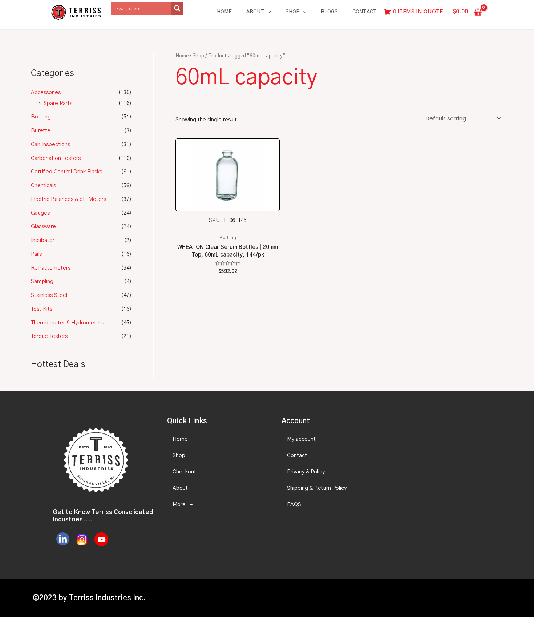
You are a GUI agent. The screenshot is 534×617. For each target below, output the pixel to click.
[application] (267, 12)
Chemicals (43, 185)
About (255, 12)
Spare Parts (58, 103)
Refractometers (50, 268)
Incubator (42, 240)
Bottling (41, 117)
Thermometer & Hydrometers (67, 323)
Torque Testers (49, 336)
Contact (364, 12)
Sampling (42, 281)
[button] (218, 504)
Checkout (184, 472)
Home (224, 12)
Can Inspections (50, 144)
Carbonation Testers (56, 158)
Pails (36, 254)
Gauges (40, 213)
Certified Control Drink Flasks (66, 171)
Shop (293, 12)
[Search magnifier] (177, 8)
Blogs (329, 12)
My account (301, 439)
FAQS (294, 504)
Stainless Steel (49, 295)
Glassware (43, 226)
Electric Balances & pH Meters (68, 199)
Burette (40, 130)
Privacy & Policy (306, 472)
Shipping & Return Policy (317, 488)
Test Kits (41, 309)
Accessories (46, 92)
